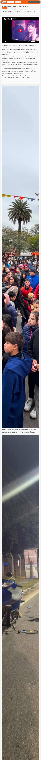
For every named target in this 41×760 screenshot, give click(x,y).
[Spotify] (38, 2)
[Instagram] (30, 2)
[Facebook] (34, 2)
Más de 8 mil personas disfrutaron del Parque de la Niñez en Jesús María (19, 429)
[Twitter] (32, 2)
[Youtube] (36, 2)
